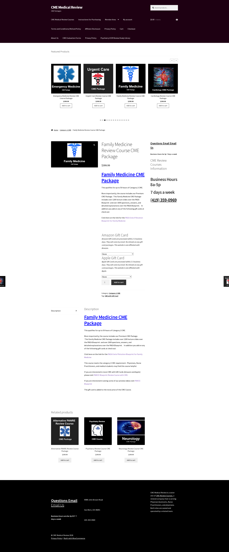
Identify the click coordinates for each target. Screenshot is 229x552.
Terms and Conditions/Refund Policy (66, 29)
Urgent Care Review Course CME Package (98, 97)
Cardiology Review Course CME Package (163, 97)
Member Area (110, 19)
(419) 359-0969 (163, 200)
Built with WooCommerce (74, 538)
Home (56, 130)
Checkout (131, 29)
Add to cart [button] (66, 106)
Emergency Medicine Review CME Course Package (66, 97)
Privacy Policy (110, 29)
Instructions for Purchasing (89, 19)
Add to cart (119, 282)
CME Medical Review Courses (62, 19)
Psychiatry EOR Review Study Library (115, 38)
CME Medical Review (66, 7)
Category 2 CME (65, 130)
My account (127, 19)
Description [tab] (56, 311)
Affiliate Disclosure (92, 29)
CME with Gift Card (111, 296)
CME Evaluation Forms (72, 38)
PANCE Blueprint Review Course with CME (111, 375)
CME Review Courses (164, 495)
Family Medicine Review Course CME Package (131, 97)
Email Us (57, 505)
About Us (54, 38)
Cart (121, 29)
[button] (176, 60)
